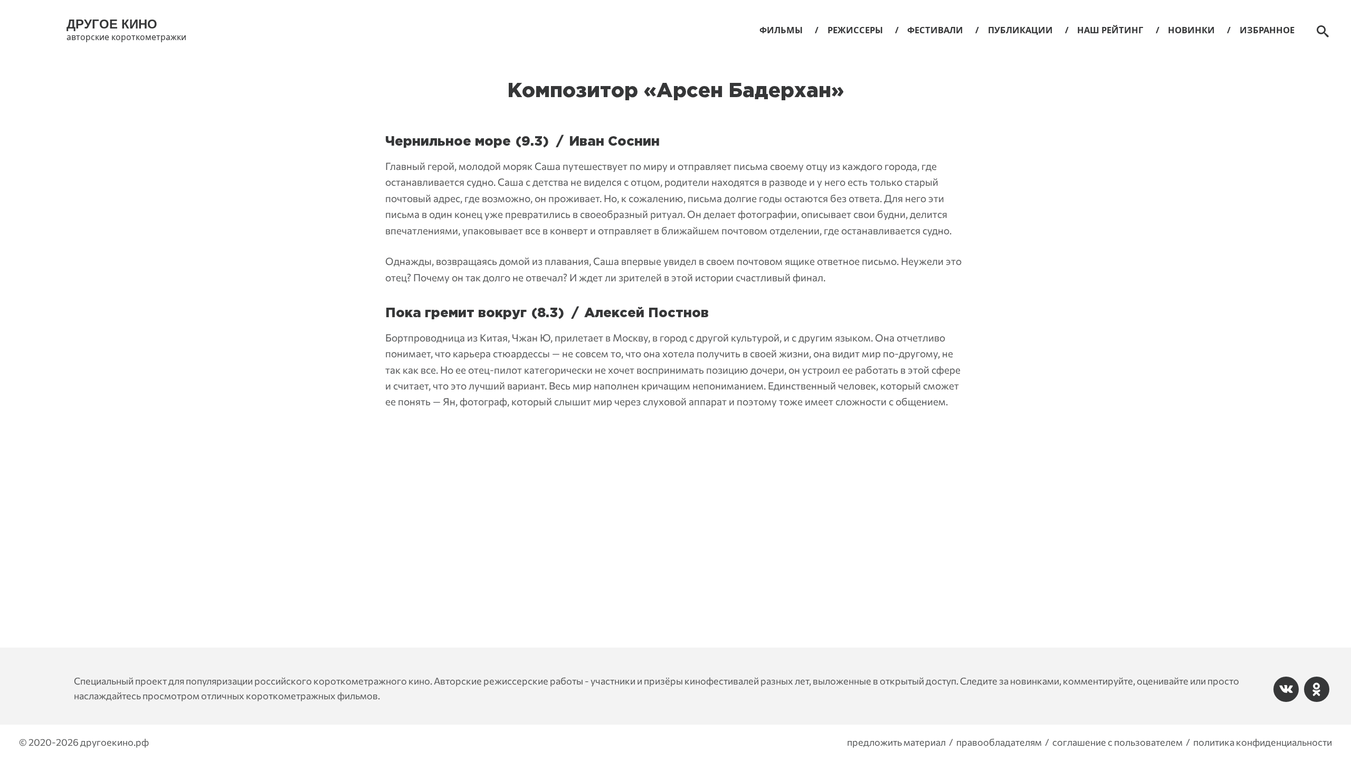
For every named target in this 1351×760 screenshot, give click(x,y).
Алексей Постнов (646, 313)
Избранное (1267, 30)
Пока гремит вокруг (456, 313)
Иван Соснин (614, 142)
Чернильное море (448, 142)
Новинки (1191, 30)
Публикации (1020, 30)
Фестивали (935, 30)
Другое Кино (111, 24)
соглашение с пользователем (1117, 742)
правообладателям (999, 742)
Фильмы (781, 30)
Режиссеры (855, 30)
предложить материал (896, 742)
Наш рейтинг (1110, 30)
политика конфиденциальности (1262, 742)
